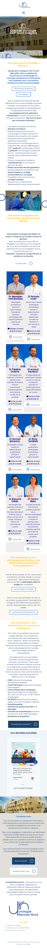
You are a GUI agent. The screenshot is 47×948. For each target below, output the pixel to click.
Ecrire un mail (34, 331)
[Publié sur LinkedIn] (32, 778)
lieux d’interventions (23, 182)
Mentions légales (14, 925)
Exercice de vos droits (16, 930)
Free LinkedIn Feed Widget (24, 788)
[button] (11, 762)
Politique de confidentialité (18, 928)
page (36, 605)
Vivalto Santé (25, 184)
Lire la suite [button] (17, 774)
